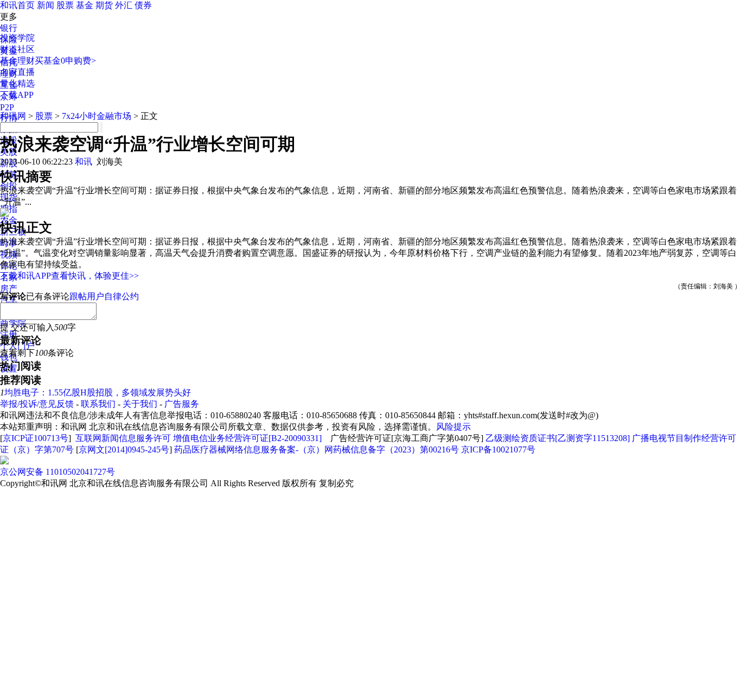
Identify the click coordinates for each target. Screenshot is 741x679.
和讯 (83, 161)
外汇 (123, 5)
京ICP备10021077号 (498, 449)
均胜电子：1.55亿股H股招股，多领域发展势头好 (97, 392)
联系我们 (98, 403)
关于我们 (140, 403)
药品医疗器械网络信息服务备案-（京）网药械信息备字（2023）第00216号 (316, 449)
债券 (143, 5)
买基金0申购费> (65, 60)
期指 (8, 208)
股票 (65, 5)
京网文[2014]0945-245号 (124, 449)
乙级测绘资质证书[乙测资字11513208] (558, 438)
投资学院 (17, 37)
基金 (84, 5)
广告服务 (181, 403)
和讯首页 (17, 5)
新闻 (45, 5)
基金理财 (17, 60)
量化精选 (17, 83)
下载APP (17, 94)
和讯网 (13, 116)
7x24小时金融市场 (96, 116)
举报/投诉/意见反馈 (37, 403)
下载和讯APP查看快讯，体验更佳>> (69, 275)
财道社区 (17, 49)
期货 (104, 5)
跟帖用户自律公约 (104, 296)
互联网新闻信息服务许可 (123, 438)
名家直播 (17, 72)
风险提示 (453, 426)
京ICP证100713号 (35, 438)
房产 (8, 288)
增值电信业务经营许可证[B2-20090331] (247, 438)
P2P (7, 107)
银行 (8, 28)
